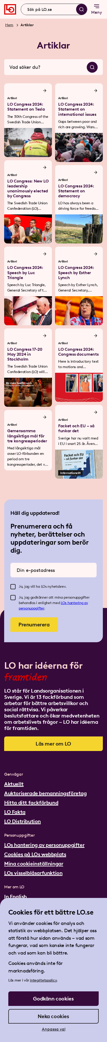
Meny (96, 12)
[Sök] (81, 9)
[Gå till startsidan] (10, 9)
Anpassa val (53, 1029)
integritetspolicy (43, 980)
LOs (64, 603)
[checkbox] (13, 586)
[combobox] (54, 9)
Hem (9, 25)
